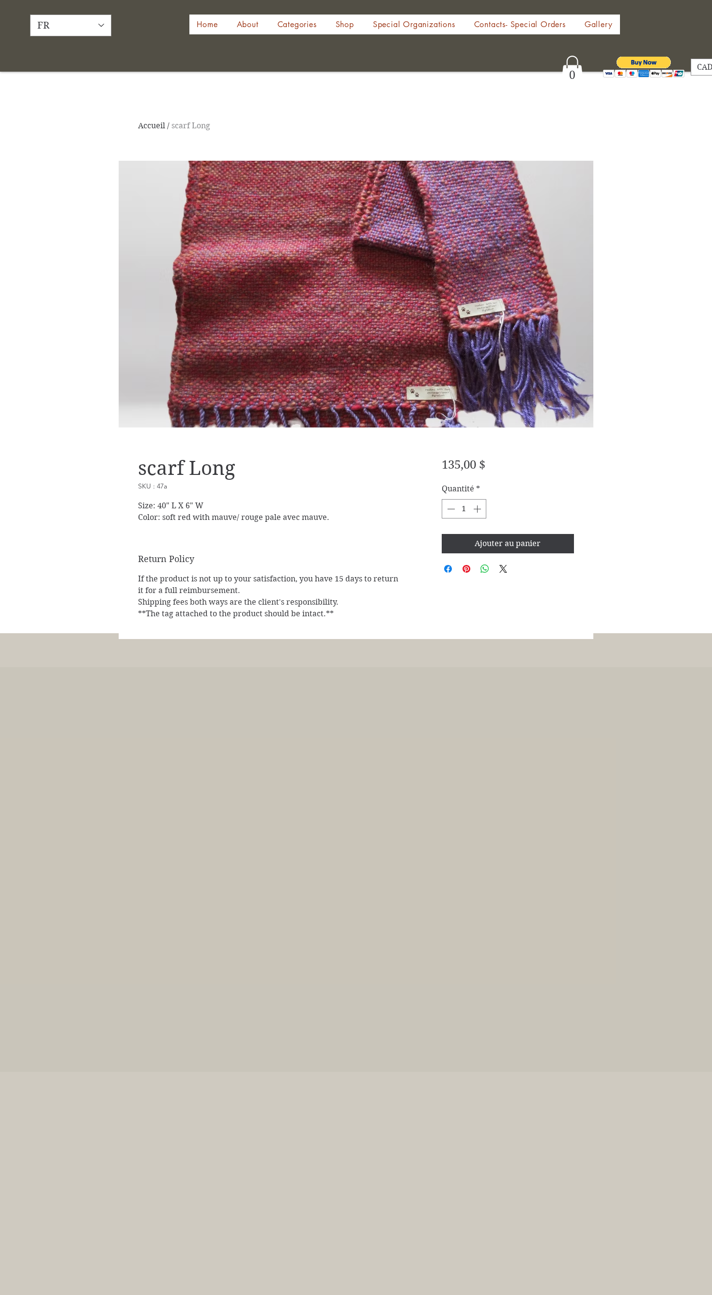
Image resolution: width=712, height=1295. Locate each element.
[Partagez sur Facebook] (448, 569)
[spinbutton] (464, 509)
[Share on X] (503, 569)
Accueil (151, 125)
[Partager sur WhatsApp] (485, 569)
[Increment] (478, 509)
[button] (344, 24)
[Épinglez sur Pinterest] (466, 569)
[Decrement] (450, 509)
